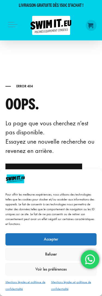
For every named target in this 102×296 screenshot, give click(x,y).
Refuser (51, 254)
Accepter (51, 239)
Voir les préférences (51, 269)
